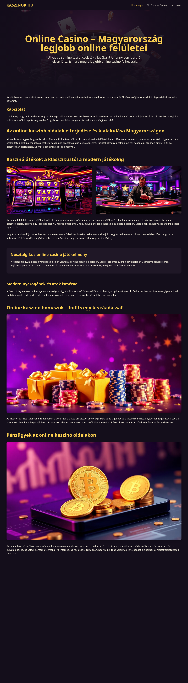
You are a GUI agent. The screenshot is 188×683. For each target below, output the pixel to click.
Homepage (137, 5)
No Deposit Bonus (157, 5)
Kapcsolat (176, 5)
